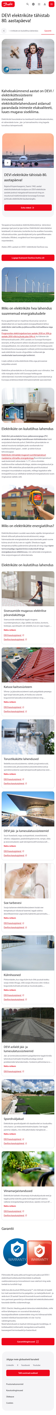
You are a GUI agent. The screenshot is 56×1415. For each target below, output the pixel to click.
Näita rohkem (10, 630)
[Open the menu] (51, 4)
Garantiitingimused (26, 1341)
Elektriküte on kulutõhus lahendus (23, 30)
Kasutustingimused (14, 1390)
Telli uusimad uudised (28, 1373)
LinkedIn (10, 1365)
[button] (39, 4)
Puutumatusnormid (14, 1384)
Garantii (47, 30)
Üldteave (10, 1396)
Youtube (36, 1365)
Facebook (25, 1365)
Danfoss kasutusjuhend (14, 639)
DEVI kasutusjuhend (13, 635)
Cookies (9, 1403)
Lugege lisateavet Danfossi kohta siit (28, 257)
